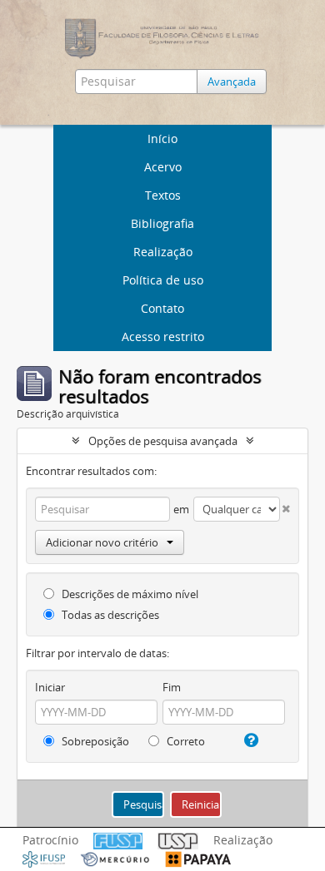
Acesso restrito (163, 336)
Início (163, 138)
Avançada (232, 81)
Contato (162, 308)
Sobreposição (94, 741)
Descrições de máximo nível (128, 593)
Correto (184, 741)
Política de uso (162, 280)
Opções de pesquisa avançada (163, 440)
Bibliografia (162, 223)
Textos (163, 195)
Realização (162, 252)
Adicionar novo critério (102, 542)
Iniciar (50, 687)
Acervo (163, 167)
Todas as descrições (109, 614)
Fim (171, 687)
